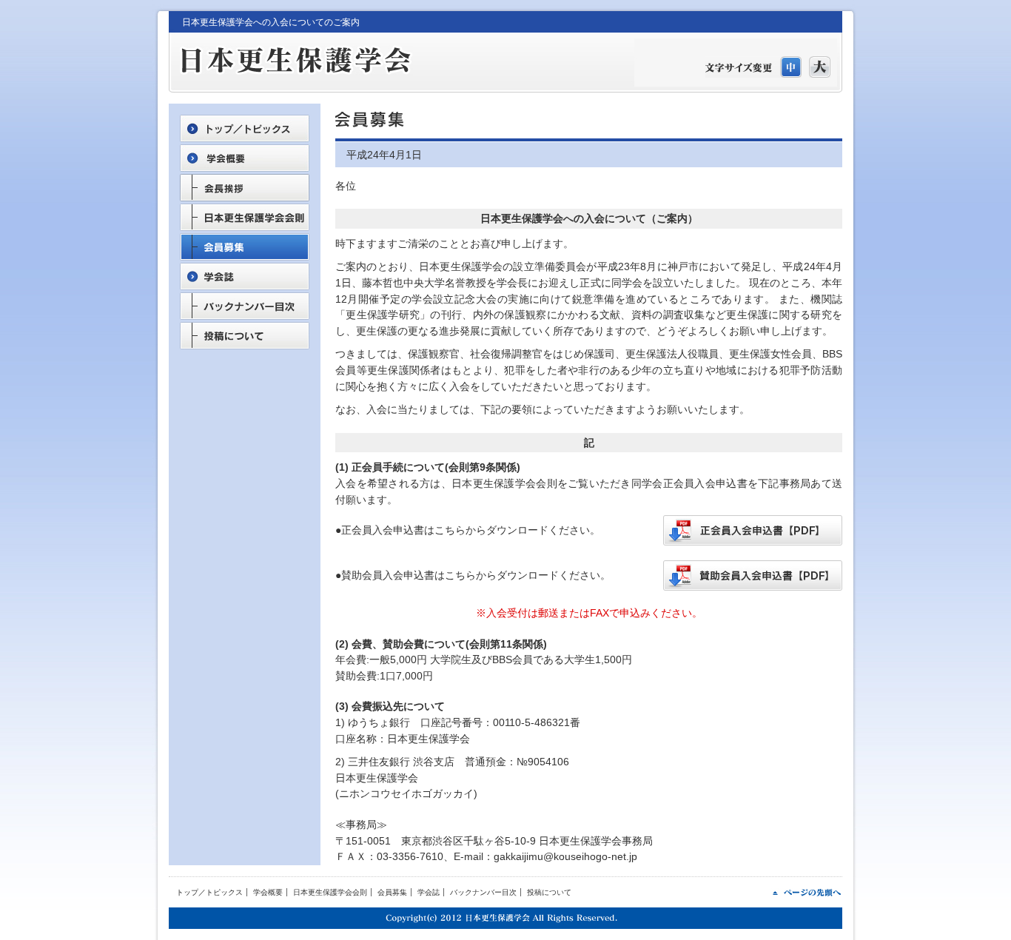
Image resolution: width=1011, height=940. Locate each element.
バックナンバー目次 (483, 892)
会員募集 (392, 892)
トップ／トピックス (209, 892)
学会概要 (268, 892)
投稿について (549, 892)
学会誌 (428, 892)
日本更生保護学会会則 (330, 892)
